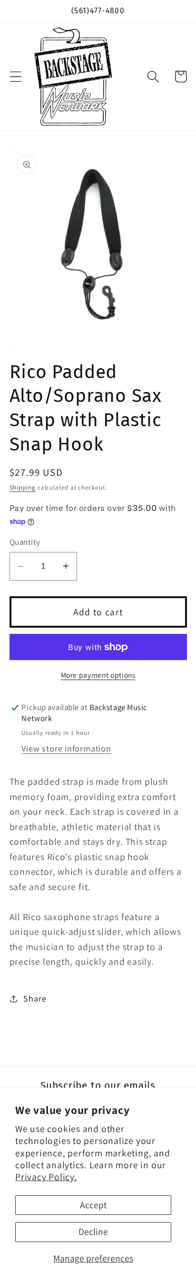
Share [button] (34, 998)
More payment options (98, 675)
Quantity (25, 542)
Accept (93, 1205)
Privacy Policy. (46, 1177)
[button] (15, 76)
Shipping (23, 487)
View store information (66, 748)
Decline (93, 1231)
